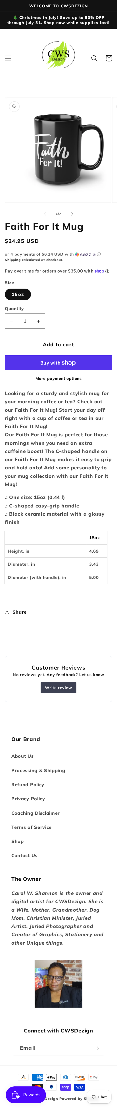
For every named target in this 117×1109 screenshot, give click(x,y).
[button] (8, 58)
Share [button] (19, 612)
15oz (18, 294)
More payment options (58, 378)
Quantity (14, 308)
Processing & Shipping (38, 770)
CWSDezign (46, 1098)
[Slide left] (45, 214)
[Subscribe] (96, 1048)
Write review (58, 687)
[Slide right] (72, 214)
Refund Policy (27, 784)
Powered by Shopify (79, 1098)
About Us (22, 756)
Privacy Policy (28, 798)
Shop (17, 841)
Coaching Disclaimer (35, 813)
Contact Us (24, 855)
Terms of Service (31, 827)
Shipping (12, 260)
